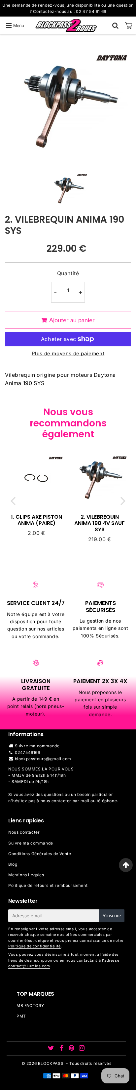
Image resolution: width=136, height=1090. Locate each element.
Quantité (68, 273)
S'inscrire (112, 915)
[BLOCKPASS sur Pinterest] (72, 1048)
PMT (21, 1016)
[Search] (115, 25)
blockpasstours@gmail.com (43, 758)
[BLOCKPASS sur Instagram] (81, 1048)
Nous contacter (24, 832)
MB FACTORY (30, 1005)
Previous (13, 500)
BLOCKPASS (50, 1063)
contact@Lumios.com (29, 966)
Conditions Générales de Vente (39, 853)
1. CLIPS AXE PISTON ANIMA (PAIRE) (36, 520)
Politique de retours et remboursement (47, 885)
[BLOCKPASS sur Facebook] (62, 1048)
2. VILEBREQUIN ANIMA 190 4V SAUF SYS (99, 523)
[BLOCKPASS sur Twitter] (51, 1048)
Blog (12, 864)
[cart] (129, 25)
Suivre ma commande (37, 745)
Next (123, 500)
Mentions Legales (26, 874)
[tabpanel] (68, 189)
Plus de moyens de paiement (68, 353)
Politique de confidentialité (34, 946)
